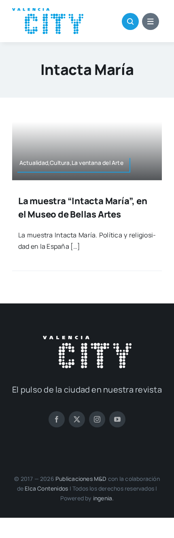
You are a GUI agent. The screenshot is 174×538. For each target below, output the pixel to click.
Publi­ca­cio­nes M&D (81, 478)
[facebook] (57, 419)
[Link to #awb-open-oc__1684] (150, 21)
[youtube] (117, 419)
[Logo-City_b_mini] (87, 339)
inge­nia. (103, 498)
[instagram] (97, 419)
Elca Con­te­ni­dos (46, 488)
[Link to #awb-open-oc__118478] (130, 21)
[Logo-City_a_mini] (47, 11)
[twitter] (77, 419)
